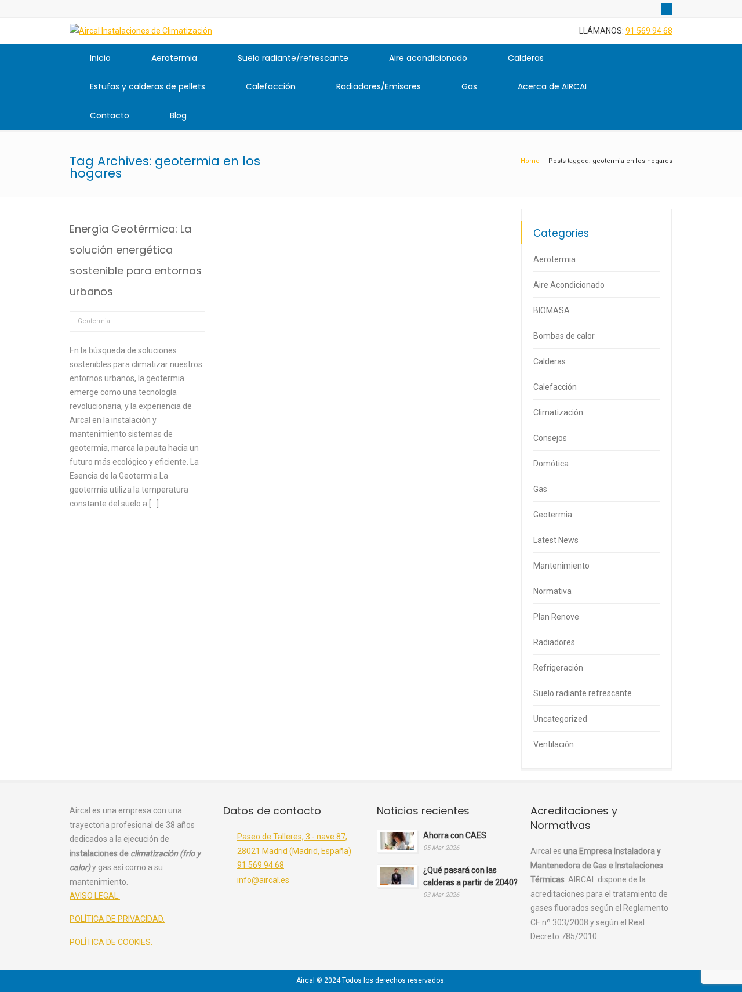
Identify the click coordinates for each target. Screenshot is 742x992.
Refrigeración (558, 667)
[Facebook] (666, 9)
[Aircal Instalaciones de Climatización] (141, 30)
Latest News (556, 540)
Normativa (552, 591)
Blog (178, 115)
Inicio (100, 58)
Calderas (526, 58)
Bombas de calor (564, 336)
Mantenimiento (561, 565)
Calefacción (271, 86)
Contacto (109, 115)
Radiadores (554, 642)
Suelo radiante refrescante (582, 693)
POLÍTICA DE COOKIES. (111, 942)
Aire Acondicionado (569, 284)
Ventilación (553, 744)
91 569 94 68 (648, 30)
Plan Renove (556, 616)
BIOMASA (551, 310)
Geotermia (94, 321)
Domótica (551, 463)
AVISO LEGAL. (95, 895)
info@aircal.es (263, 880)
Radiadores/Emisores (378, 86)
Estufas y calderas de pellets (147, 86)
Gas (469, 86)
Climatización (558, 412)
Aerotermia (174, 58)
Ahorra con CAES (454, 835)
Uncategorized (560, 718)
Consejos (550, 438)
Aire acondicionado (428, 58)
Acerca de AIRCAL (553, 86)
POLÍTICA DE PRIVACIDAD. (117, 919)
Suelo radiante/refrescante (293, 58)
